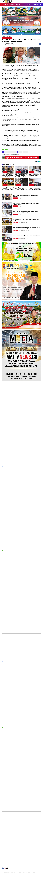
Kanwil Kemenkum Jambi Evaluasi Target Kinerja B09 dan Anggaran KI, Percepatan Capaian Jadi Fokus (35, 188)
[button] (38, 1)
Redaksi (33, 872)
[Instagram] (5, 868)
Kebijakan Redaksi (26, 872)
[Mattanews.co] (7, 1)
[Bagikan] (40, 44)
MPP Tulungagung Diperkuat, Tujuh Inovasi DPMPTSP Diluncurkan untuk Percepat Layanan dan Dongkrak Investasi (8, 188)
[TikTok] (7, 868)
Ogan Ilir (20, 151)
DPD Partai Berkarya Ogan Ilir (11, 151)
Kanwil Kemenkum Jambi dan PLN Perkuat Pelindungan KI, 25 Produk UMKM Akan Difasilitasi (21, 175)
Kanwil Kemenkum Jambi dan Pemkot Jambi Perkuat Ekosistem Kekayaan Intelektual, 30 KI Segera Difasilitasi (35, 175)
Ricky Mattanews (7, 43)
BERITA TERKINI (5, 172)
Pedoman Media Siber (6, 872)
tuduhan (25, 151)
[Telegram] (38, 161)
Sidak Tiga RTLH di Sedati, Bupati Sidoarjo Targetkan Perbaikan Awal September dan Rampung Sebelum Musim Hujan (20, 188)
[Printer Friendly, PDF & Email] (5, 149)
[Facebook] (33, 161)
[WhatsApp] (40, 161)
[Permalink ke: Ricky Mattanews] (3, 44)
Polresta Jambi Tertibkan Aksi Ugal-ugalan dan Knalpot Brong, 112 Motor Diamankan (8, 175)
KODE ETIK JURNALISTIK (17, 872)
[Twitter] (36, 161)
